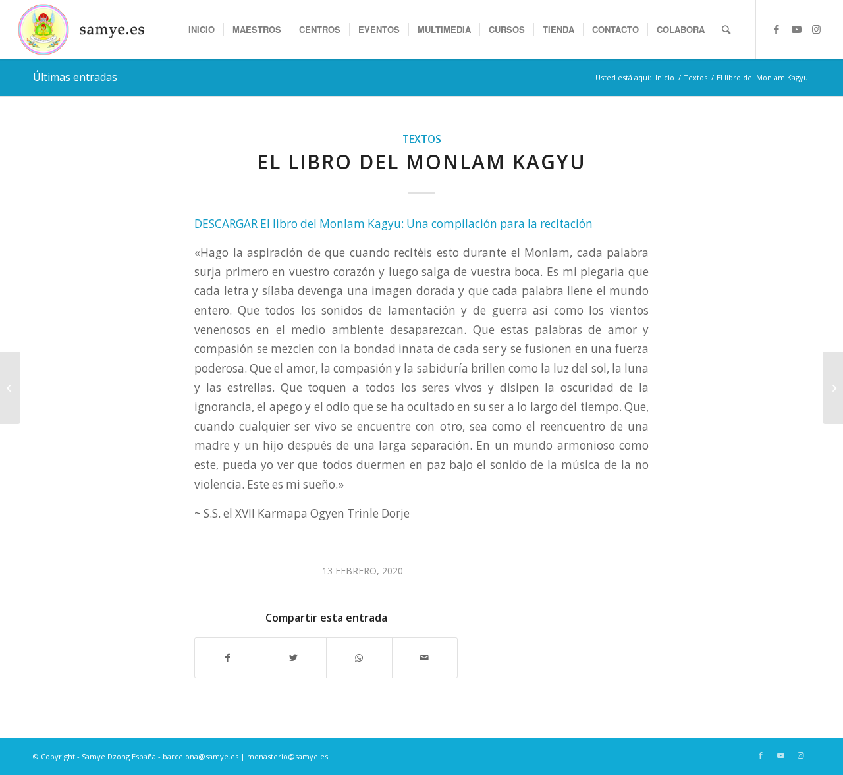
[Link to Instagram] (816, 29)
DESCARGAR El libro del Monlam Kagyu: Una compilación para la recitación (393, 223)
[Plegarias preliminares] (833, 388)
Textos (421, 139)
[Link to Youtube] (796, 29)
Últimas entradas (75, 77)
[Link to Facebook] (776, 29)
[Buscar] (726, 29)
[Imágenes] (10, 388)
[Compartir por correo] (425, 658)
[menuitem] (201, 29)
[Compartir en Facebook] (228, 658)
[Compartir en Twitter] (294, 658)
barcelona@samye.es (200, 756)
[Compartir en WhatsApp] (359, 658)
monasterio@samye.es (287, 756)
